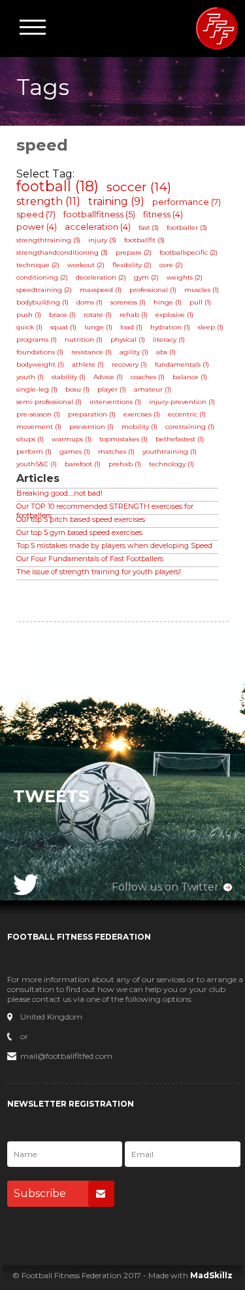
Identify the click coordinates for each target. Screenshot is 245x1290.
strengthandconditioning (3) (62, 252)
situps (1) (30, 439)
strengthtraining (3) (48, 240)
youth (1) (30, 377)
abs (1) (166, 352)
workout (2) (86, 265)
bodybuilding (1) (42, 302)
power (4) (36, 226)
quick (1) (29, 327)
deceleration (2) (101, 277)
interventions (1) (115, 401)
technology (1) (171, 464)
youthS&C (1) (36, 464)
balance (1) (189, 377)
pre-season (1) (38, 414)
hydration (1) (170, 327)
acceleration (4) (98, 226)
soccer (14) (138, 186)
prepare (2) (134, 252)
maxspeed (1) (101, 290)
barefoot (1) (83, 464)
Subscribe (40, 1193)
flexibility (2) (132, 265)
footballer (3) (187, 227)
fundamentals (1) (182, 364)
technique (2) (37, 265)
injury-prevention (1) (182, 401)
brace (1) (62, 314)
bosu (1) (77, 389)
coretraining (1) (189, 426)
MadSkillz (211, 1275)
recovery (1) (129, 364)
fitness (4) (163, 214)
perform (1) (34, 451)
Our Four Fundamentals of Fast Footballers (89, 558)
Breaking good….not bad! (59, 493)
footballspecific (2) (188, 252)
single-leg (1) (36, 389)
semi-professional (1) (49, 401)
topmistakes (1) (123, 439)
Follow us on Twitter (165, 887)
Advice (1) (108, 377)
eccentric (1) (187, 414)
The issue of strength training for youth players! (98, 571)
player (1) (111, 389)
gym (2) (146, 277)
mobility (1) (139, 426)
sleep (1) (210, 327)
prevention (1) (91, 426)
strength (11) (48, 201)
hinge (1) (168, 302)
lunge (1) (98, 327)
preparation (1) (92, 414)
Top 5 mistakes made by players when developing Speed (114, 545)
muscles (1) (201, 290)
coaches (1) (148, 377)
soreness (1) (128, 302)
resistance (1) (91, 352)
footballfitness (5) (99, 214)
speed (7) (36, 214)
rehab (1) (134, 314)
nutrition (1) (84, 339)
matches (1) (116, 451)
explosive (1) (174, 314)
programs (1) (36, 339)
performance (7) (186, 201)
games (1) (74, 451)
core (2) (171, 265)
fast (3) (149, 227)
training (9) (116, 201)
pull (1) (200, 302)
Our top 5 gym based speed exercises (79, 532)
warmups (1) (71, 439)
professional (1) (152, 290)
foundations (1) (39, 352)
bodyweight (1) (40, 364)
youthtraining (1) (169, 451)
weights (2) (185, 277)
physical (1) (127, 339)
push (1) (28, 314)
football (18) (57, 186)
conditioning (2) (42, 277)
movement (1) (38, 426)
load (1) (131, 327)
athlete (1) (88, 364)
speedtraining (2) (44, 290)
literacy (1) (169, 339)
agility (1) (134, 352)
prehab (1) (124, 464)
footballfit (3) (144, 240)
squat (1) (63, 327)
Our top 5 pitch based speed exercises (80, 519)
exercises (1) (141, 414)
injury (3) (102, 240)
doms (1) (89, 302)
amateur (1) (152, 389)
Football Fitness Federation (217, 28)
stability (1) (69, 377)
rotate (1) (98, 314)
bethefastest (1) (179, 439)
